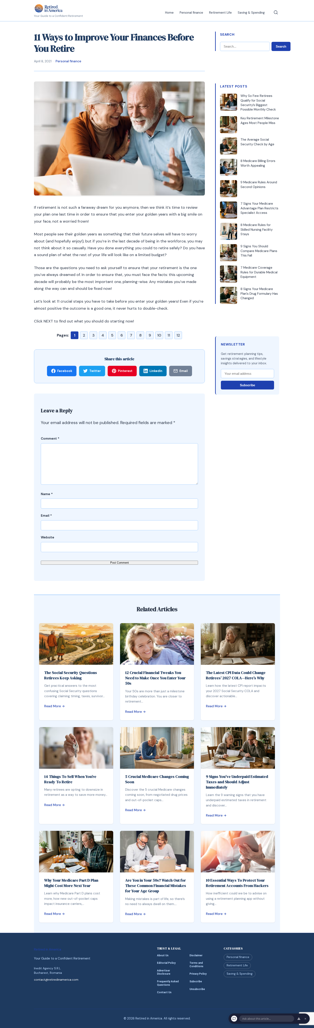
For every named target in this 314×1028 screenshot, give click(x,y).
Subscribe (247, 385)
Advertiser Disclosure (163, 972)
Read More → (54, 706)
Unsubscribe (197, 989)
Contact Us (164, 992)
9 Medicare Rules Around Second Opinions (259, 184)
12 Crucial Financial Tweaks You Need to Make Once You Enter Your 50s (155, 678)
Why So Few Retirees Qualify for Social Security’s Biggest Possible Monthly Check (258, 103)
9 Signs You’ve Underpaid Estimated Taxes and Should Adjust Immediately (237, 782)
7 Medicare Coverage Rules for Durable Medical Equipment (259, 272)
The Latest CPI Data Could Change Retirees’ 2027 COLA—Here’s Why (236, 675)
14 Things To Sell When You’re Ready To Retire (70, 779)
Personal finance (191, 13)
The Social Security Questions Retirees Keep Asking (70, 675)
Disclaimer (195, 955)
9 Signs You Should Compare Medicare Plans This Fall (259, 251)
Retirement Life (220, 13)
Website (47, 537)
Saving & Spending (251, 13)
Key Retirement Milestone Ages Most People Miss (260, 120)
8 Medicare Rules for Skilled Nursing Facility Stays (257, 229)
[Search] (275, 12)
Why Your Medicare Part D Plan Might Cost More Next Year (71, 883)
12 (178, 335)
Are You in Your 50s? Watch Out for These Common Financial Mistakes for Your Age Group (155, 886)
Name (47, 494)
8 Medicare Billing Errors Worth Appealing (258, 163)
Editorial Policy (166, 962)
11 (168, 335)
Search (281, 46)
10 (159, 335)
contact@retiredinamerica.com (56, 979)
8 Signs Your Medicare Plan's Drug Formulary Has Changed (259, 293)
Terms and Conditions (196, 964)
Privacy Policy (198, 974)
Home (169, 13)
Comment (50, 438)
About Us (163, 955)
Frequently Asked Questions (168, 983)
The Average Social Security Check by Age (257, 141)
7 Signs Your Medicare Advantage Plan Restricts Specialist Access (259, 208)
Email (46, 515)
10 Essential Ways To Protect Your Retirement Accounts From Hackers (237, 883)
